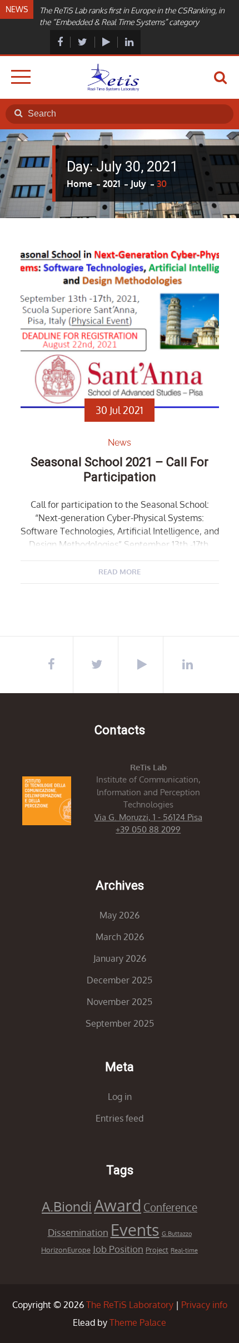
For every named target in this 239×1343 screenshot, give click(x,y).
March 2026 (120, 936)
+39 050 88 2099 (148, 829)
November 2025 (119, 1001)
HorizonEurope (66, 1249)
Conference (170, 1207)
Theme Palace (137, 1322)
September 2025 (120, 1023)
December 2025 (119, 980)
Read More (119, 571)
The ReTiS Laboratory (129, 1304)
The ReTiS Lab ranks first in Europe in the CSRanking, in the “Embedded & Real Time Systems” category (132, 16)
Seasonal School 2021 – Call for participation (119, 469)
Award (117, 1205)
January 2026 (119, 958)
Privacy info (204, 1304)
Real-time (184, 1250)
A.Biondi (67, 1206)
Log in (120, 1096)
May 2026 (119, 915)
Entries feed (119, 1118)
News (119, 442)
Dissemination (78, 1232)
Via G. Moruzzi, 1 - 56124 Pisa (148, 817)
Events (135, 1229)
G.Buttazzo (177, 1234)
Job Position (118, 1249)
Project (157, 1249)
